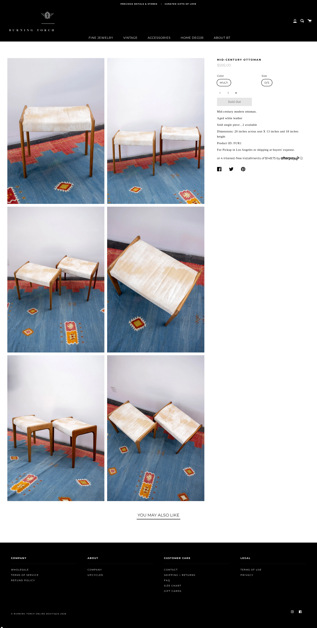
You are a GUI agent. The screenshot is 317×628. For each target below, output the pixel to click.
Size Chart (172, 585)
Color (220, 76)
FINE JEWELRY (101, 37)
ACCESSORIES (159, 37)
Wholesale (20, 569)
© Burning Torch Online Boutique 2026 (38, 614)
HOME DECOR (192, 37)
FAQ (167, 580)
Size (264, 76)
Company (95, 569)
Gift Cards (172, 591)
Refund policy (23, 580)
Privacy (247, 575)
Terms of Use (251, 569)
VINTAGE (130, 37)
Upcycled (95, 575)
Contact (171, 569)
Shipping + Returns (179, 575)
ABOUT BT (222, 37)
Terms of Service (25, 575)
